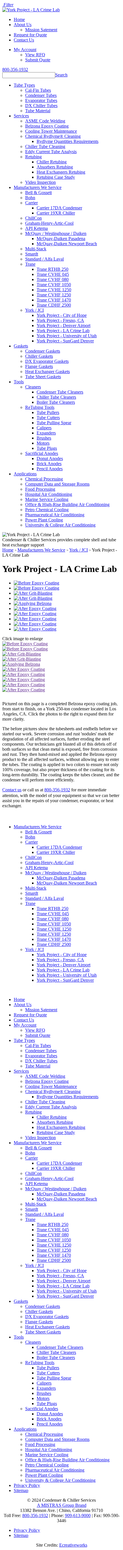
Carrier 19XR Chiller (56, 213)
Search (61, 74)
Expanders (46, 432)
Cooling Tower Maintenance (51, 131)
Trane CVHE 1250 (54, 289)
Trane (30, 264)
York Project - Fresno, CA (60, 320)
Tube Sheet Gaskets (43, 376)
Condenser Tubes (41, 95)
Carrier (31, 202)
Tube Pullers (48, 412)
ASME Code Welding (45, 120)
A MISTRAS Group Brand (61, 1505)
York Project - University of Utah (67, 335)
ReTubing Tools (39, 407)
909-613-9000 (78, 1515)
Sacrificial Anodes (41, 453)
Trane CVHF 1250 (54, 294)
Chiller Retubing (52, 161)
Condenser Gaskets (42, 351)
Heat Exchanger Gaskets (47, 371)
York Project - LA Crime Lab (63, 330)
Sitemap (21, 1490)
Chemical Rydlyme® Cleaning (53, 136)
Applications (25, 473)
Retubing (33, 156)
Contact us (11, 789)
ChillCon (33, 218)
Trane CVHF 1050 (54, 284)
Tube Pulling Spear (54, 422)
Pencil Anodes (50, 468)
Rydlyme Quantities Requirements (67, 141)
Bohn (30, 197)
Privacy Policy (27, 1485)
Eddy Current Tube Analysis (51, 151)
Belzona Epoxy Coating (47, 126)
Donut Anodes (50, 458)
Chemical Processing (44, 479)
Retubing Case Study (56, 177)
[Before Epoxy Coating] (36, 583)
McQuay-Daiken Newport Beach (67, 243)
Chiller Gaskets (39, 356)
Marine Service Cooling (46, 499)
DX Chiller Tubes (41, 105)
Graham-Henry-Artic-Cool (49, 223)
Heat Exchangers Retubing (61, 172)
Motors (43, 443)
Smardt (31, 253)
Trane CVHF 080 (53, 279)
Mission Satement (41, 29)
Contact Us (24, 40)
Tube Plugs (47, 448)
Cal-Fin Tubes (38, 90)
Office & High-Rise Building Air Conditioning (67, 504)
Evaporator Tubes (41, 100)
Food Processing (40, 489)
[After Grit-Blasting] (33, 593)
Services (21, 115)
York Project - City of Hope (62, 315)
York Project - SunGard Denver (65, 340)
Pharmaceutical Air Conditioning (54, 514)
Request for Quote (30, 34)
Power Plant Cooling (44, 519)
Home (19, 19)
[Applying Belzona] (32, 603)
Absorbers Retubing (55, 167)
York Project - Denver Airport (63, 325)
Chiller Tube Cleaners (56, 397)
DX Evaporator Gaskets (47, 361)
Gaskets (21, 346)
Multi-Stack (35, 248)
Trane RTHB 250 (52, 269)
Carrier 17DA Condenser (59, 207)
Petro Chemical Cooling (47, 509)
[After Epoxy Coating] (35, 608)
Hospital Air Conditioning (48, 494)
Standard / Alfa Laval (44, 259)
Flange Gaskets (39, 366)
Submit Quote (37, 59)
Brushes (44, 438)
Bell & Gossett (38, 192)
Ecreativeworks (73, 1545)
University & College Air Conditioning (60, 525)
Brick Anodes (49, 463)
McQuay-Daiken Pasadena (61, 238)
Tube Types (24, 85)
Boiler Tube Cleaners (56, 402)
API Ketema (36, 228)
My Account (25, 49)
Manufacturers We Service (37, 187)
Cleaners (33, 386)
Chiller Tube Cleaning (45, 146)
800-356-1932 (15, 69)
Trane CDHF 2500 (54, 305)
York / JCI (34, 310)
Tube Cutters (48, 417)
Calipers (44, 427)
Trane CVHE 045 (53, 274)
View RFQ (35, 54)
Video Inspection (40, 182)
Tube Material (37, 110)
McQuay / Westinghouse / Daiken (55, 233)
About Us (22, 24)
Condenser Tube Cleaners (60, 392)
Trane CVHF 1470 (54, 299)
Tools (19, 381)
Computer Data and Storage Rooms (57, 484)
